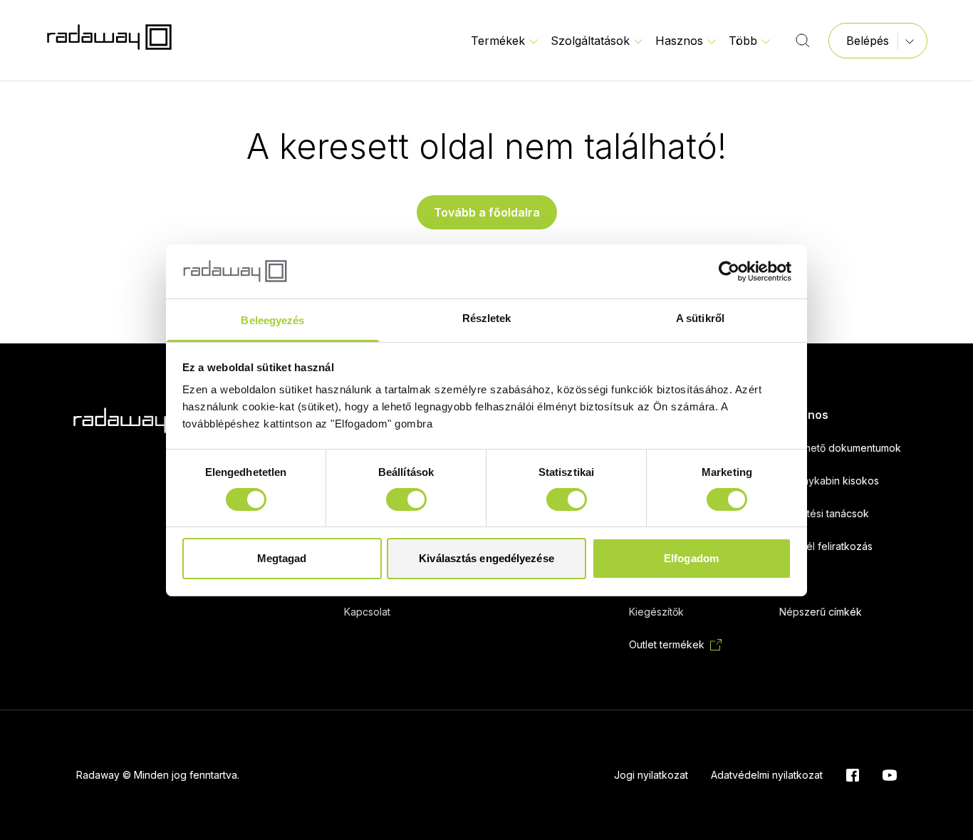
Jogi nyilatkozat (651, 775)
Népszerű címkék (820, 612)
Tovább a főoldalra (487, 212)
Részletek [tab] (486, 318)
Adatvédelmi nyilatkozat (767, 775)
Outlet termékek (666, 644)
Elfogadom (691, 558)
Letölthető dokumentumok (840, 448)
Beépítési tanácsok (824, 513)
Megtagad (282, 558)
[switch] (406, 499)
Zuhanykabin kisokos (829, 481)
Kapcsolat (367, 612)
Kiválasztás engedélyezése (486, 558)
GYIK (790, 579)
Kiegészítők (656, 612)
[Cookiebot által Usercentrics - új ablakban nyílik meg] (729, 271)
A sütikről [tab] (700, 318)
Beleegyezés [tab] (272, 320)
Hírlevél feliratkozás (826, 546)
